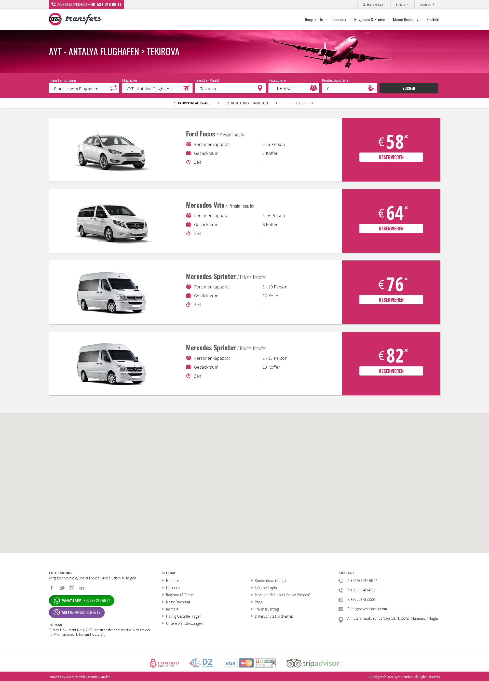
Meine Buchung (405, 19)
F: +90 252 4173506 (361, 599)
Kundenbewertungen (271, 580)
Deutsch (425, 4)
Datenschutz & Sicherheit (274, 616)
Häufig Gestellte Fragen (183, 616)
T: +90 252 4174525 (361, 590)
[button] (84, 88)
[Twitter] (62, 588)
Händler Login (376, 4)
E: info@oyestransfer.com (367, 609)
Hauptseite (314, 19)
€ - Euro (400, 4)
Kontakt (433, 19)
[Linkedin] (82, 588)
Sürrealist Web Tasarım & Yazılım (88, 677)
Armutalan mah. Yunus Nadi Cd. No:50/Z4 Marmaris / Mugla (392, 618)
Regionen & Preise (369, 19)
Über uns (338, 19)
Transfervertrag (267, 609)
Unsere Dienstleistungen (184, 623)
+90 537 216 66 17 (104, 4)
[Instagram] (72, 588)
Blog (258, 602)
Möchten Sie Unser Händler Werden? (282, 595)
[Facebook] (52, 588)
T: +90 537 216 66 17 (362, 581)
